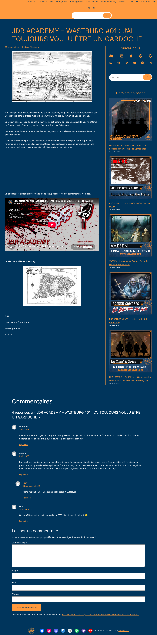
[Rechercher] (107, 15)
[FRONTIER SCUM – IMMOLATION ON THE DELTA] (130, 178)
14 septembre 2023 (31, 486)
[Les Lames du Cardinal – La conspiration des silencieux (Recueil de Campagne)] (130, 120)
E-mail (16, 582)
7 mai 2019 (24, 429)
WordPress (123, 630)
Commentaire (19, 542)
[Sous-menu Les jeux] (46, 1)
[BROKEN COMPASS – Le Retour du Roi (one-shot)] (130, 294)
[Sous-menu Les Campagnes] (66, 1)
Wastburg (34, 47)
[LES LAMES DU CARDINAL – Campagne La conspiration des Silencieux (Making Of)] (130, 351)
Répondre (23, 444)
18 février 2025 (26, 509)
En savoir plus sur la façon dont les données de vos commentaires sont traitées (100, 614)
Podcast (25, 47)
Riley (25, 483)
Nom (15, 571)
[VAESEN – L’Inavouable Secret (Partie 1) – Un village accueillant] (130, 236)
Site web (16, 594)
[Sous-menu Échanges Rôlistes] (89, 1)
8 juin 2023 (24, 456)
